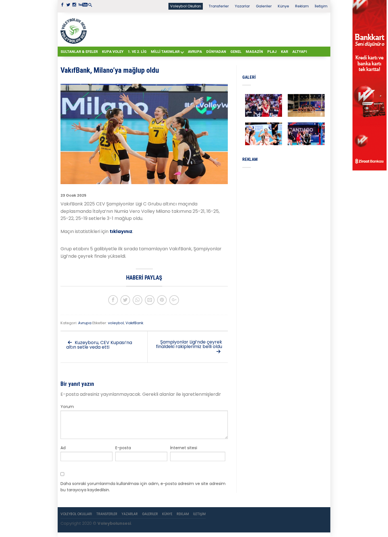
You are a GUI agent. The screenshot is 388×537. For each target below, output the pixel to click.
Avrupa (195, 51)
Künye (283, 6)
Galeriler (264, 6)
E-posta (123, 448)
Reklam (302, 6)
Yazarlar (242, 6)
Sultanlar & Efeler (79, 51)
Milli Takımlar (165, 51)
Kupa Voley (113, 51)
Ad (63, 448)
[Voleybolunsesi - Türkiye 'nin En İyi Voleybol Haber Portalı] (75, 29)
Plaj (272, 51)
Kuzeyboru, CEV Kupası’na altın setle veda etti (99, 344)
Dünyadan (216, 51)
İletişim (321, 6)
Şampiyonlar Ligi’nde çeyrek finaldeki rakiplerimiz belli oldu (189, 344)
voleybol (116, 322)
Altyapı (299, 51)
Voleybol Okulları (185, 6)
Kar (284, 51)
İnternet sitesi (183, 448)
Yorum (67, 406)
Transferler (219, 6)
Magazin (254, 51)
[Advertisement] (208, 29)
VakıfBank (134, 322)
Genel (235, 51)
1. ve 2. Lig (137, 51)
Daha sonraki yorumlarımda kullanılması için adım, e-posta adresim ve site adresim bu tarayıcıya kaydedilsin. (143, 487)
